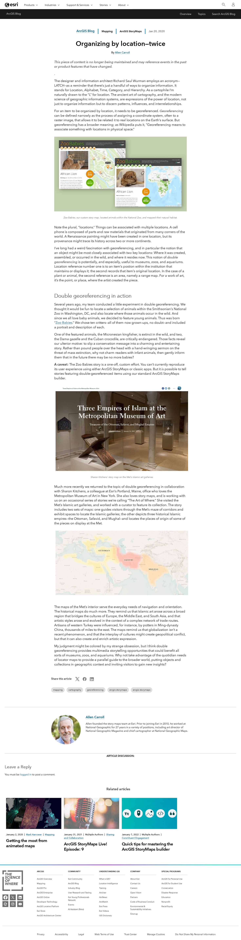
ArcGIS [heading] (40, 871)
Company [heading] (135, 871)
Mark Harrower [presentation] (34, 834)
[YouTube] (20, 904)
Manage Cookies (156, 934)
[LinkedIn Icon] (92, 680)
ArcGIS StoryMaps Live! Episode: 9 (85, 846)
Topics (201, 14)
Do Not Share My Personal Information (195, 934)
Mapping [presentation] (49, 834)
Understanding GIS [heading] (109, 871)
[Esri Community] (5, 904)
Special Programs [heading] (171, 871)
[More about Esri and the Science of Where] (12, 881)
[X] (13, 897)
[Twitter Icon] (77, 680)
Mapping (107, 31)
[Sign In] (233, 4)
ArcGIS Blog (13, 13)
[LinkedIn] (20, 897)
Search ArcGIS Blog (223, 14)
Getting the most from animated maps (26, 843)
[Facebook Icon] (84, 680)
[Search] (223, 4)
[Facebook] (5, 897)
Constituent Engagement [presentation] (135, 838)
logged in (25, 774)
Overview (185, 14)
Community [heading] (74, 871)
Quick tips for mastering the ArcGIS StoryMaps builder (147, 846)
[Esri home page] (12, 4)
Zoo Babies (64, 323)
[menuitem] (50, 879)
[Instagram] (13, 904)
